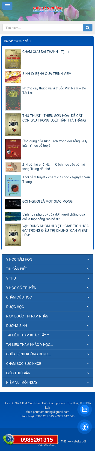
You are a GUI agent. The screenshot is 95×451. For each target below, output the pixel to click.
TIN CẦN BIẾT (16, 268)
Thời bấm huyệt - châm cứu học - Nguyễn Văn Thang (56, 179)
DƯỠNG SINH (16, 325)
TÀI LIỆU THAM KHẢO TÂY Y (27, 335)
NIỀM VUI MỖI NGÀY (21, 382)
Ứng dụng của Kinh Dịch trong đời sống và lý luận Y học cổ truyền (54, 143)
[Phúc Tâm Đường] (47, 8)
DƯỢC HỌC (15, 306)
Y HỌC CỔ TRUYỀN (21, 287)
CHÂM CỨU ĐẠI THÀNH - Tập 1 (45, 51)
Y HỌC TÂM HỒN (19, 259)
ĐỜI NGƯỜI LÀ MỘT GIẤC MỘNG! (48, 201)
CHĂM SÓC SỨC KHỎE (23, 363)
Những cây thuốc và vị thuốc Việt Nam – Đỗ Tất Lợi (54, 90)
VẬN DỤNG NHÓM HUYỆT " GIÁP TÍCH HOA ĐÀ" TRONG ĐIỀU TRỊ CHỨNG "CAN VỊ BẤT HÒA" (55, 230)
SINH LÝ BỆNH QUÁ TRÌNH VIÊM (46, 73)
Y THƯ (11, 278)
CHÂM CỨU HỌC (19, 297)
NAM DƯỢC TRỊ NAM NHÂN (27, 316)
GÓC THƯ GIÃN (18, 373)
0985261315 (37, 439)
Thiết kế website (71, 441)
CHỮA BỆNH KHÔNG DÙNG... (28, 354)
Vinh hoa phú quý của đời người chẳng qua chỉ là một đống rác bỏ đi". (53, 216)
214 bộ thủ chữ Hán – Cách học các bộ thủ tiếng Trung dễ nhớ (53, 166)
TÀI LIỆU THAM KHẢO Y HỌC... (29, 344)
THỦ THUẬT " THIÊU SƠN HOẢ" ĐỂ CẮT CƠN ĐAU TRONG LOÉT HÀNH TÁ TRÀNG (54, 117)
